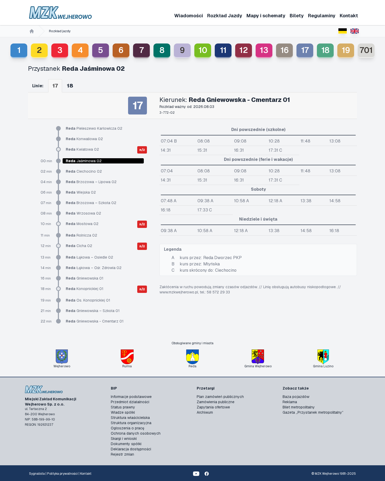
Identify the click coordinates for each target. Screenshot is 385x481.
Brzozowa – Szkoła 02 (91, 202)
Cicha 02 (79, 245)
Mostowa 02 (82, 223)
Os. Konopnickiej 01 (88, 300)
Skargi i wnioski (124, 438)
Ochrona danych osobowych (136, 433)
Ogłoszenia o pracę (127, 428)
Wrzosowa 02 (83, 213)
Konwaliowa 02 (84, 138)
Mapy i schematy (265, 16)
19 (346, 50)
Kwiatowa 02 (82, 149)
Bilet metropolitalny (299, 407)
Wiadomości (188, 16)
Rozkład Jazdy (224, 16)
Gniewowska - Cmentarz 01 (95, 321)
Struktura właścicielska (130, 417)
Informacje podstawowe (131, 396)
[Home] (31, 31)
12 (243, 50)
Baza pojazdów (296, 396)
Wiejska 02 (81, 192)
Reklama (290, 402)
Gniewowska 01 (84, 278)
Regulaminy (322, 16)
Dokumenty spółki (126, 443)
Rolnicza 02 (81, 235)
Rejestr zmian (122, 454)
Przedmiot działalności (130, 402)
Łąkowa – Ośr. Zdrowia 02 (94, 267)
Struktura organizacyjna (131, 422)
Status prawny (123, 407)
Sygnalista (37, 474)
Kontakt (349, 16)
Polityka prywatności (62, 474)
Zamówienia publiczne (215, 402)
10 (203, 50)
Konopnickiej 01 (84, 288)
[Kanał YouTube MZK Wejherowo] (196, 474)
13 (264, 50)
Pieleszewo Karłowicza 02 (94, 128)
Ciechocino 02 (84, 171)
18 (325, 50)
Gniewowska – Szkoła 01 (93, 310)
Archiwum (205, 412)
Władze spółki (123, 412)
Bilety (297, 16)
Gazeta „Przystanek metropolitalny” (313, 412)
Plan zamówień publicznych (220, 396)
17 (305, 50)
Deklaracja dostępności (131, 449)
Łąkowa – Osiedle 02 (89, 257)
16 (284, 50)
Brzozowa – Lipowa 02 (91, 181)
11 (223, 50)
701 (366, 50)
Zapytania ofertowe (213, 407)
